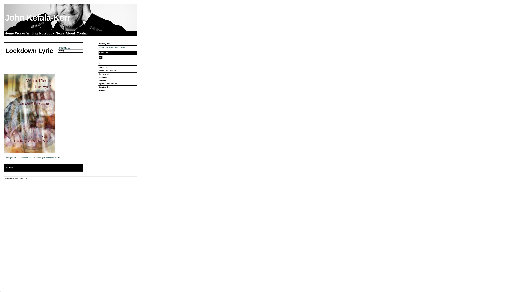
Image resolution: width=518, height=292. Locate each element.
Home (9, 33)
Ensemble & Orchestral (108, 71)
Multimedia (103, 77)
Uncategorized (104, 87)
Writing (32, 33)
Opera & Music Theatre (108, 84)
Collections (103, 68)
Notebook (46, 33)
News (60, 33)
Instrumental (104, 74)
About (70, 33)
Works (20, 33)
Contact (82, 33)
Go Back (9, 168)
